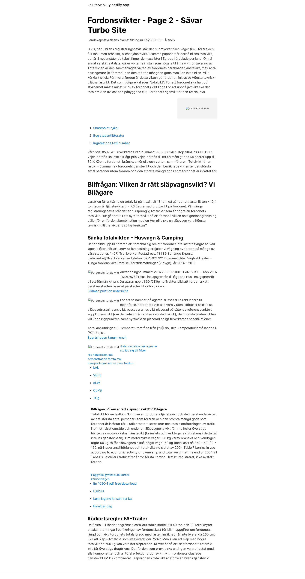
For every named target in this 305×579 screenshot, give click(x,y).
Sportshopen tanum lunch (107, 337)
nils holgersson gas (100, 354)
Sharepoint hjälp (105, 128)
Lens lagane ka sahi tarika (112, 498)
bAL (96, 367)
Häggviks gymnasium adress (110, 475)
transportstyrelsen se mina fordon (110, 363)
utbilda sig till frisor (133, 350)
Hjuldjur (98, 491)
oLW (96, 383)
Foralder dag (102, 506)
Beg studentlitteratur (108, 135)
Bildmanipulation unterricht (108, 291)
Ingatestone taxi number (111, 143)
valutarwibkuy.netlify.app (108, 5)
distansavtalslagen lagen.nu (138, 346)
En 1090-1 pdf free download (115, 483)
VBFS (97, 375)
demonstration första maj (104, 359)
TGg (96, 398)
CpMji (97, 390)
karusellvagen (100, 479)
